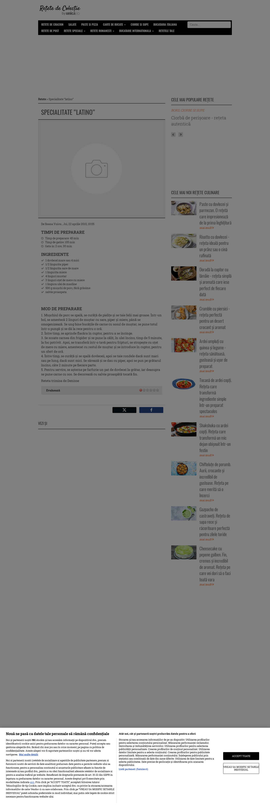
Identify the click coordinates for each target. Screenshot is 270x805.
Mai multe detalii (28, 754)
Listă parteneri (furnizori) (133, 769)
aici (32, 782)
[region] (135, 766)
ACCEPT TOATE (241, 756)
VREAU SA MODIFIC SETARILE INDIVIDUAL (241, 768)
